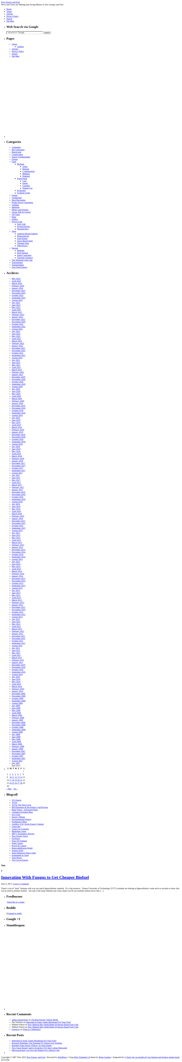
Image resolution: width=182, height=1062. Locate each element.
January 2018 (17, 461)
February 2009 (18, 718)
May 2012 (16, 624)
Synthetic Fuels (23, 193)
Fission (15, 159)
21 (21, 780)
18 (13, 780)
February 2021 (18, 372)
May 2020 (16, 394)
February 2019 (18, 430)
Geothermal (17, 198)
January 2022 (17, 346)
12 (16, 777)
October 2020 (17, 382)
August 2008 (17, 732)
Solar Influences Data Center (24, 853)
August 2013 (17, 588)
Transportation (18, 265)
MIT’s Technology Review (23, 834)
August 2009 (17, 703)
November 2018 (18, 437)
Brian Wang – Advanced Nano (25, 810)
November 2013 (18, 581)
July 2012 (16, 619)
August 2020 (17, 386)
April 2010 (16, 684)
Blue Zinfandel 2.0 (82, 1057)
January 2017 (17, 490)
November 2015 (18, 523)
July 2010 (16, 677)
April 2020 (16, 396)
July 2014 (16, 562)
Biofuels (20, 164)
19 (16, 780)
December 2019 (18, 406)
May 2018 (16, 451)
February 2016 (18, 516)
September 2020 (18, 384)
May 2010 (16, 682)
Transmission (17, 262)
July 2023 (16, 302)
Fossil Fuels (22, 178)
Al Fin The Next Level (21, 805)
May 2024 (16, 278)
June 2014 (16, 564)
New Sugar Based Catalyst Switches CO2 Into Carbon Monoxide (39, 1048)
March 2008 (17, 744)
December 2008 (18, 722)
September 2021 (18, 355)
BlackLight (16, 152)
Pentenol (26, 176)
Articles (9, 14)
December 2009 (18, 694)
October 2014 (17, 554)
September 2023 (18, 298)
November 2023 (18, 293)
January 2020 (17, 403)
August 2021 (17, 358)
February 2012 (18, 631)
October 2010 (17, 670)
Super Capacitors (24, 255)
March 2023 (17, 312)
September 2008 (18, 730)
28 (21, 783)
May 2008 (16, 739)
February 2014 (18, 574)
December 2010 (18, 665)
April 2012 (16, 626)
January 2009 (17, 720)
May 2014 (16, 566)
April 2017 (16, 482)
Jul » (15, 789)
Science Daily (17, 850)
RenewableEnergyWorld (22, 848)
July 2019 (16, 418)
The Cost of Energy (20, 860)
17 (10, 780)
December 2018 (18, 434)
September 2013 (18, 586)
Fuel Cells (21, 224)
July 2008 (16, 734)
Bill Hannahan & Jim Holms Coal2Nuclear (30, 807)
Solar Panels (22, 238)
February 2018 (18, 458)
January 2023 (17, 317)
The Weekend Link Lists (22, 260)
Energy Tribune (18, 817)
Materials (15, 207)
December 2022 (18, 319)
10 (10, 777)
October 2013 (17, 583)
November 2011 (18, 638)
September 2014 (18, 557)
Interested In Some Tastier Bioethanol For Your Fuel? (48, 1022)
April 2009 (16, 713)
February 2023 (18, 314)
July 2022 (16, 331)
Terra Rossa (17, 858)
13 (18, 777)
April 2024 (16, 281)
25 (13, 783)
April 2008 (16, 742)
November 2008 (18, 725)
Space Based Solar (25, 241)
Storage (15, 248)
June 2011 (16, 650)
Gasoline (26, 186)
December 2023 (18, 290)
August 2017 (17, 473)
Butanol (25, 169)
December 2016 (18, 492)
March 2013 (17, 600)
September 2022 (18, 326)
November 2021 (18, 350)
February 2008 (18, 746)
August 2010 (17, 674)
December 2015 (18, 521)
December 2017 (18, 463)
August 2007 (17, 761)
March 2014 (17, 571)
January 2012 (17, 634)
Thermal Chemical (25, 258)
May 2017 (16, 480)
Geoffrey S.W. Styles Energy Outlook (28, 824)
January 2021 (17, 374)
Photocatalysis (23, 236)
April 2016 (16, 511)
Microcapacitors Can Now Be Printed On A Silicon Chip (36, 1050)
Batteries (20, 250)
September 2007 (18, 758)
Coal (24, 181)
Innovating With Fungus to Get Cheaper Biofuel (45, 877)
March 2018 (17, 456)
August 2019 (17, 415)
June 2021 (16, 362)
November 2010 (18, 667)
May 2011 (16, 653)
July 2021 (16, 360)
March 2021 (17, 370)
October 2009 (17, 698)
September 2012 (18, 614)
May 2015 (16, 538)
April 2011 (16, 655)
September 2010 (18, 672)
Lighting (15, 205)
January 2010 (17, 691)
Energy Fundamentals (21, 157)
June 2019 (16, 420)
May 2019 (16, 422)
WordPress (62, 1057)
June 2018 (16, 449)
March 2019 (17, 427)
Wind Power (22, 246)
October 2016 (17, 497)
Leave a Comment (21, 884)
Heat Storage (22, 253)
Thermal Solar (23, 243)
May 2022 (16, 336)
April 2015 (16, 540)
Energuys (16, 1029)
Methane (26, 174)
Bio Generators (18, 150)
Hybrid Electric (23, 226)
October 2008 (17, 727)
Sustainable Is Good (20, 855)
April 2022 (16, 338)
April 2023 (16, 310)
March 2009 (17, 715)
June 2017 (16, 478)
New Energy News (20, 836)
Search (9, 19)
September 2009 (18, 701)
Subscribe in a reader (16, 902)
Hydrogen (21, 190)
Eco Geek (16, 814)
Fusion (14, 195)
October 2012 (17, 612)
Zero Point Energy (19, 267)
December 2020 (18, 377)
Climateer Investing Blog (22, 812)
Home (9, 9)
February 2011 (18, 660)
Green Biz (16, 826)
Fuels (14, 162)
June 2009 (16, 708)
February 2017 (18, 487)
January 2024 (17, 288)
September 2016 (18, 499)
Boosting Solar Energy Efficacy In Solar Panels (32, 1045)
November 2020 (18, 379)
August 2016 (17, 502)
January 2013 (17, 605)
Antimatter (16, 147)
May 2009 (16, 710)
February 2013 (18, 602)
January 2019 (17, 432)
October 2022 (17, 324)
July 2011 (16, 648)
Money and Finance (20, 210)
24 (10, 783)
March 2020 (17, 398)
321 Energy (17, 800)
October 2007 (17, 756)
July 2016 (16, 504)
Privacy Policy (12, 16)
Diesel (25, 183)
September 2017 (18, 470)
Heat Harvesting (18, 200)
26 (16, 783)
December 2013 (18, 578)
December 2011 (18, 636)
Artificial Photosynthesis (27, 234)
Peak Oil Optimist (19, 841)
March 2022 (17, 341)
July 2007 (16, 763)
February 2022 (18, 343)
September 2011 (18, 643)
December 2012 (18, 607)
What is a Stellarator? (32, 1029)
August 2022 (17, 329)
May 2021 (16, 365)
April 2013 (16, 598)
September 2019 (18, 413)
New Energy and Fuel (10, 2)
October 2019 (17, 410)
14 (21, 777)
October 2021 (17, 353)
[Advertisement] (17, 97)
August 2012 (17, 617)
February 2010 (18, 689)
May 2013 (16, 595)
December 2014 (18, 550)
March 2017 (17, 485)
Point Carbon (17, 843)
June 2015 (16, 535)
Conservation (17, 154)
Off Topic (16, 214)
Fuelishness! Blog (19, 822)
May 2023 (16, 307)
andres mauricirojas (20, 1020)
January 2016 (17, 518)
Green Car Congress (20, 829)
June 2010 (16, 679)
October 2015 (17, 526)
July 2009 (16, 706)
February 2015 (18, 545)
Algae (24, 166)
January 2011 (17, 662)
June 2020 (16, 391)
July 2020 (16, 389)
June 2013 (16, 593)
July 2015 (16, 533)
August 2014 (17, 559)
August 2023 (17, 300)
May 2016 (16, 509)
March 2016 (17, 514)
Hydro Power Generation (22, 202)
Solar (14, 231)
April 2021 (16, 367)
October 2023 (17, 295)
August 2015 (17, 530)
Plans (14, 217)
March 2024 (17, 283)
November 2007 (18, 754)
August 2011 (17, 646)
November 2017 (18, 466)
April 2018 (16, 454)
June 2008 (16, 737)
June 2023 (16, 305)
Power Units (17, 222)
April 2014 (16, 569)
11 (13, 777)
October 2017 (17, 468)
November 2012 (18, 610)
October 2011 (17, 641)
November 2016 (18, 494)
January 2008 (17, 749)
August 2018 (17, 444)
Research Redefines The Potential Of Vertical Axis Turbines (37, 1043)
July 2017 (16, 475)
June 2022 (16, 334)
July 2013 (16, 590)
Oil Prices (16, 838)
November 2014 (18, 552)
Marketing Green (19, 831)
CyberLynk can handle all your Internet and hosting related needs (152, 1057)
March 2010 (17, 686)
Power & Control (19, 846)
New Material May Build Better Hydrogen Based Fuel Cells (53, 1024)
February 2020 (18, 401)
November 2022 (18, 322)
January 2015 (17, 547)
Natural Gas (27, 188)
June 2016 (16, 506)
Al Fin (14, 802)
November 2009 (18, 696)
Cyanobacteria (28, 171)
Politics (15, 219)
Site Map (10, 21)
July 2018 (16, 446)
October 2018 (17, 439)
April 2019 (16, 425)
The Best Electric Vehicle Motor (44, 1020)
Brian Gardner (105, 1057)
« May (9, 789)
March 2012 (17, 629)
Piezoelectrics (23, 229)
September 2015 (18, 528)
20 (18, 780)
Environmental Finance (21, 819)
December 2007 (18, 751)
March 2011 (17, 658)
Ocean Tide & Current (21, 212)
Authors (20, 46)
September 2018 (18, 442)
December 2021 (18, 348)
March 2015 (17, 542)
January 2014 (17, 576)
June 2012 (16, 622)
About (9, 11)
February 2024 (18, 286)
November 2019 (18, 408)
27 (18, 783)
